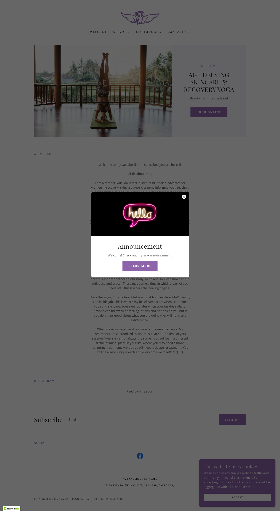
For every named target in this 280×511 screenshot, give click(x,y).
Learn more (140, 266)
